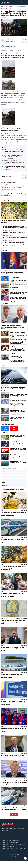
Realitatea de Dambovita (21, 618)
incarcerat (13, 184)
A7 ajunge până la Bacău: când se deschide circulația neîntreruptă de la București (14, 162)
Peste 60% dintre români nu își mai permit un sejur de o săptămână (17, 419)
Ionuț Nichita (24, 510)
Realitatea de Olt (14, 844)
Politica (5, 230)
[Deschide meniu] (25, 2)
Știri (6, 6)
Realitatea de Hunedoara (6, 840)
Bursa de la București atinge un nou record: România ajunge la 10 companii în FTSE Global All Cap (14, 389)
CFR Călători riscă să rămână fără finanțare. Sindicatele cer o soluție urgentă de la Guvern (18, 396)
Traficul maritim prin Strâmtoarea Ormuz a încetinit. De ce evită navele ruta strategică (14, 243)
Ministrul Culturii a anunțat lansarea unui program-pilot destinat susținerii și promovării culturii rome (15, 228)
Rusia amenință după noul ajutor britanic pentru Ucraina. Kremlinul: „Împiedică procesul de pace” (14, 649)
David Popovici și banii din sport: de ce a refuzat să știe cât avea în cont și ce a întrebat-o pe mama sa (18, 299)
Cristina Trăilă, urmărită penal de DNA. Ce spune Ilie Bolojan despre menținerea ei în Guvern (12, 327)
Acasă (3, 6)
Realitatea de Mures (5, 846)
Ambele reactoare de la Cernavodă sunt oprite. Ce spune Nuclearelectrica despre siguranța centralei (12, 676)
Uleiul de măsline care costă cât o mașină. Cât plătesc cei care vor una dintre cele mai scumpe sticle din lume (14, 514)
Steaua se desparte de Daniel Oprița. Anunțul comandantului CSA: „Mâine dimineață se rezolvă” (13, 730)
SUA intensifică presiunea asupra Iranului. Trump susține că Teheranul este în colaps (12, 756)
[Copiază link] (23, 39)
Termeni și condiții (9, 828)
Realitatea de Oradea (5, 844)
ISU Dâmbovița (14, 189)
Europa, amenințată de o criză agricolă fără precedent (17, 436)
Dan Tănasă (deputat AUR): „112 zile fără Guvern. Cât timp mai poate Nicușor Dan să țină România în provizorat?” (18, 341)
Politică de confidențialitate (19, 828)
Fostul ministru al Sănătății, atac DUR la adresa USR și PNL (18, 455)
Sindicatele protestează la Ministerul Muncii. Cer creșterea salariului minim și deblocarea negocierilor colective (18, 412)
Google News (6, 195)
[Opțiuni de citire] (25, 858)
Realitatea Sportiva (11, 838)
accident (7, 187)
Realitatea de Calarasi (14, 842)
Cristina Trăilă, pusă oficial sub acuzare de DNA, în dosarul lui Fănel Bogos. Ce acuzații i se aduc (14, 622)
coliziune (14, 187)
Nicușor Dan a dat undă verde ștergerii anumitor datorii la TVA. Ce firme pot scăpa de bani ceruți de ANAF (18, 334)
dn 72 (7, 184)
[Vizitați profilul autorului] (2, 40)
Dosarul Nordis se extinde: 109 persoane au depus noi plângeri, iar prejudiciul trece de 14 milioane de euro (13, 568)
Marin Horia (11, 40)
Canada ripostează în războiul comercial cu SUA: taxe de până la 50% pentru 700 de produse (15, 167)
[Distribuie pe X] (26, 42)
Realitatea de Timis (13, 846)
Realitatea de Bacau (15, 840)
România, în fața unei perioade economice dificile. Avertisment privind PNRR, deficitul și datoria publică (13, 703)
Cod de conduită (5, 830)
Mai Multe (14, 814)
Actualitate (10, 6)
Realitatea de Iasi (23, 848)
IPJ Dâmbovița (5, 189)
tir (2, 187)
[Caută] (21, 2)
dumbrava (20, 184)
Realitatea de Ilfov (21, 844)
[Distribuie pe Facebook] (26, 39)
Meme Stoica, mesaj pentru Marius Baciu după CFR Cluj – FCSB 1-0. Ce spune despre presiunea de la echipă (14, 782)
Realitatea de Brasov (14, 848)
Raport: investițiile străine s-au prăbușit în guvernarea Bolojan (18, 449)
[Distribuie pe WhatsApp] (23, 42)
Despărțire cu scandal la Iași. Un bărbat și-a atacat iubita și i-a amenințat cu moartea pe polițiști (13, 809)
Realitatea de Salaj (5, 842)
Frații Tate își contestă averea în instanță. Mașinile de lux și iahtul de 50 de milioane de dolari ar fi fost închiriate (13, 595)
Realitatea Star (19, 838)
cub (3, 184)
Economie (3, 224)
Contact (3, 828)
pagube (20, 187)
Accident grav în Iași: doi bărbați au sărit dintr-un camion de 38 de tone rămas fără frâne (12, 541)
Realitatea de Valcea (5, 848)
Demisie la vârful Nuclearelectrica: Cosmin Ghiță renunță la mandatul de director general (14, 157)
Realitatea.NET (4, 838)
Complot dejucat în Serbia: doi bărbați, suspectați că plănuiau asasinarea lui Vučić (14, 151)
